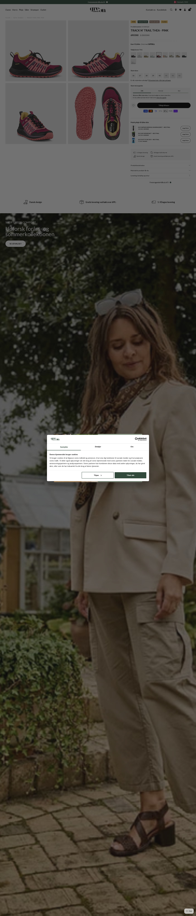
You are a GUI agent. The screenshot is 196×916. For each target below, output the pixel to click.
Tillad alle (130, 475)
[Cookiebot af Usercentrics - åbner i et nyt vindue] (137, 439)
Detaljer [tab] (98, 447)
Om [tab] (132, 447)
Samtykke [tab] (64, 447)
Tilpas (96, 475)
